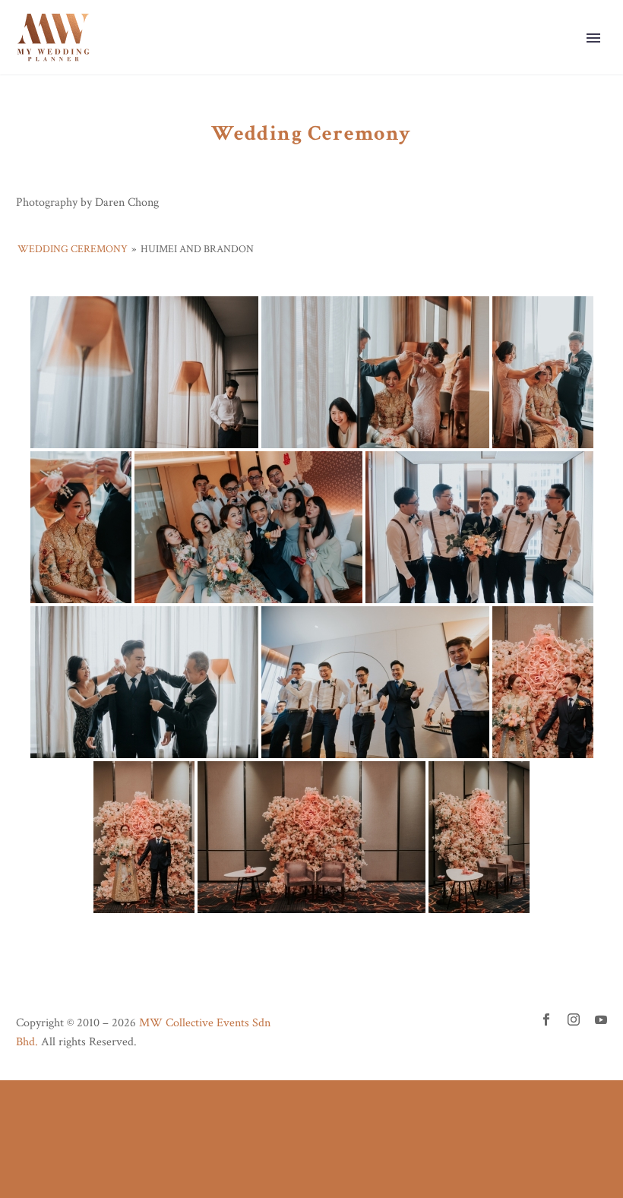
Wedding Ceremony (72, 249)
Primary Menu (593, 38)
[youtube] (601, 1019)
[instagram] (574, 1019)
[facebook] (546, 1019)
